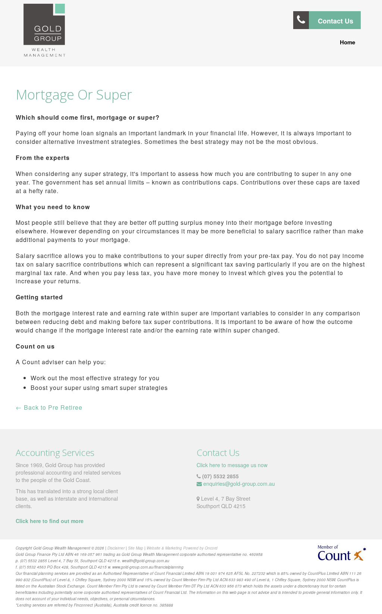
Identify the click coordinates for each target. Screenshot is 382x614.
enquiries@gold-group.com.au (239, 483)
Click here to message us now (232, 465)
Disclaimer (116, 548)
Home (347, 42)
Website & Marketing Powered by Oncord (182, 548)
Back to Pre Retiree (49, 407)
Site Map (135, 548)
